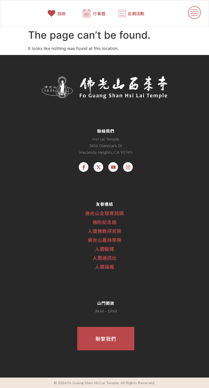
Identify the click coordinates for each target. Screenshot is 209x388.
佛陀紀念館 (105, 222)
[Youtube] (113, 167)
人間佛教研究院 (105, 231)
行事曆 (99, 13)
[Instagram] (128, 167)
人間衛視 (104, 248)
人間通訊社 (105, 257)
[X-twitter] (98, 167)
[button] (194, 13)
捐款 (61, 13)
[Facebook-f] (83, 167)
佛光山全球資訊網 (104, 213)
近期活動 (136, 13)
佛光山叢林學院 (105, 240)
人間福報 (104, 266)
